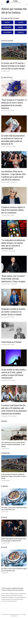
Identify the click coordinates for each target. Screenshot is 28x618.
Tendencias (21, 32)
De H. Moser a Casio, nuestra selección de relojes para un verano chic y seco (14, 508)
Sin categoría (7, 32)
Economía (13, 146)
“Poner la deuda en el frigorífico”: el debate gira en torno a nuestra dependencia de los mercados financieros (14, 103)
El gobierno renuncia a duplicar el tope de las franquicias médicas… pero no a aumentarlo (13, 210)
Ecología (20, 22)
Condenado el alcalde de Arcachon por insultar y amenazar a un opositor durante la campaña (13, 311)
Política (12, 110)
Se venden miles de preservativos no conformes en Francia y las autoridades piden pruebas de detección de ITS (13, 139)
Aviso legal (23, 614)
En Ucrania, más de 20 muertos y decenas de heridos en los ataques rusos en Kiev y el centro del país (13, 66)
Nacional (20, 27)
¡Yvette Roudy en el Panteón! (11, 341)
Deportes (7, 22)
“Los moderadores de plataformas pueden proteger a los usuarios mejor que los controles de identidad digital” (13, 244)
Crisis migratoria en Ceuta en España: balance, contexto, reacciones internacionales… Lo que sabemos (13, 444)
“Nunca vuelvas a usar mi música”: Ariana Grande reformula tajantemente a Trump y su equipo (13, 278)
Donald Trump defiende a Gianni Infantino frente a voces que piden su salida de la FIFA (13, 540)
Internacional (7, 27)
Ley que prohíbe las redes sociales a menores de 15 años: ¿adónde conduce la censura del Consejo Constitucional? (13, 373)
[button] (26, 5)
